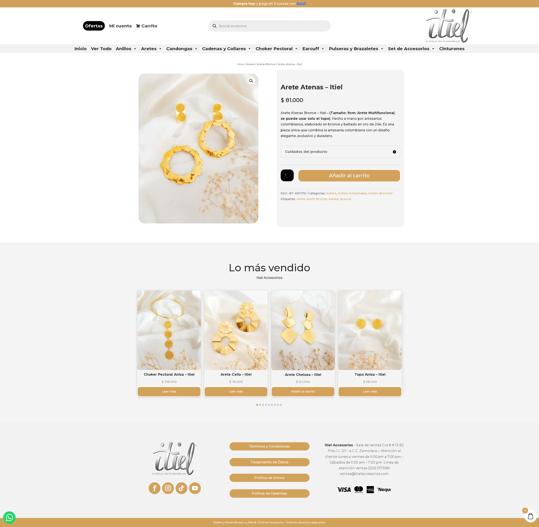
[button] (257, 405)
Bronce (345, 199)
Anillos (123, 48)
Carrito (149, 25)
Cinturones (452, 48)
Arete (301, 199)
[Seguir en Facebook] (154, 488)
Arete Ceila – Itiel (236, 374)
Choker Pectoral (274, 48)
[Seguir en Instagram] (168, 488)
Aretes (149, 48)
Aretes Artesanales (352, 193)
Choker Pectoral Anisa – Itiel (169, 374)
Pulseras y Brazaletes (353, 48)
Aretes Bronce (266, 64)
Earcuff (310, 48)
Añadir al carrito (349, 175)
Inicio (80, 48)
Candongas (179, 48)
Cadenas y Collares (224, 48)
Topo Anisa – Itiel (370, 374)
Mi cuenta (120, 25)
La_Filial (248, 522)
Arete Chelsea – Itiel (303, 375)
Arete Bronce (317, 199)
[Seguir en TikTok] (181, 488)
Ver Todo (101, 48)
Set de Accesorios (409, 48)
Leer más (169, 369)
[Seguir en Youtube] (195, 488)
